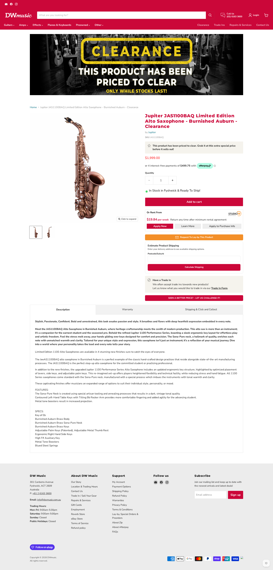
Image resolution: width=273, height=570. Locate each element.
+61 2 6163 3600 (42, 493)
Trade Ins (219, 25)
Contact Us (262, 25)
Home (33, 107)
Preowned (82, 25)
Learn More (187, 226)
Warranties (118, 500)
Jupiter (152, 132)
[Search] (210, 15)
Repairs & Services (241, 25)
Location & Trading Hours (84, 486)
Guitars (8, 25)
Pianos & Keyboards (59, 25)
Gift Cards (76, 505)
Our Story (76, 482)
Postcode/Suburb (156, 254)
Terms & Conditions (122, 509)
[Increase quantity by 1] (173, 180)
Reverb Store (78, 514)
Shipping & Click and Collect (201, 309)
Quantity (149, 173)
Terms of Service (79, 523)
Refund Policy (119, 495)
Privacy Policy (119, 505)
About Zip (117, 522)
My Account (118, 482)
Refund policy (78, 527)
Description (63, 309)
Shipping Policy (120, 491)
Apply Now (160, 226)
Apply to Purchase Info (222, 226)
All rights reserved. (39, 560)
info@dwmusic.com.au (49, 499)
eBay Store (77, 518)
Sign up (236, 495)
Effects (37, 25)
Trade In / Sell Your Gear (84, 495)
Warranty (127, 309)
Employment (78, 509)
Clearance (203, 25)
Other (98, 25)
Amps (23, 25)
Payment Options (121, 486)
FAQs (115, 531)
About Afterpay (120, 527)
